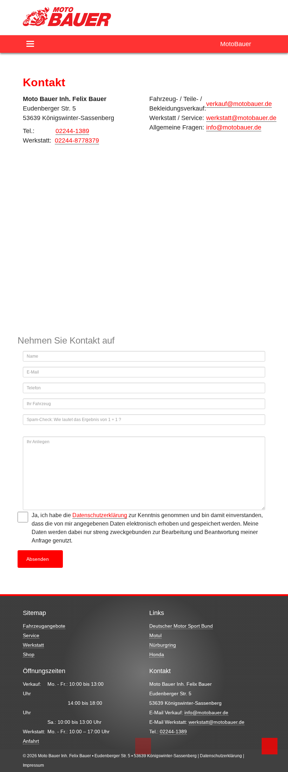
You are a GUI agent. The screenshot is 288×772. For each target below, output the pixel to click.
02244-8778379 (77, 140)
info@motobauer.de (233, 127)
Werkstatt (33, 645)
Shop (28, 654)
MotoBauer (235, 44)
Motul (155, 635)
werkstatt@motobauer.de (241, 117)
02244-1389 (72, 130)
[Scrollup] (269, 746)
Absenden (38, 559)
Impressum (33, 765)
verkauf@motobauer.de (239, 103)
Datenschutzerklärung (99, 515)
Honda (156, 654)
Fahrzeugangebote (44, 626)
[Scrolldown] (143, 746)
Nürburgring (162, 645)
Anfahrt (31, 741)
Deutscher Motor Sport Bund (181, 626)
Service (31, 635)
